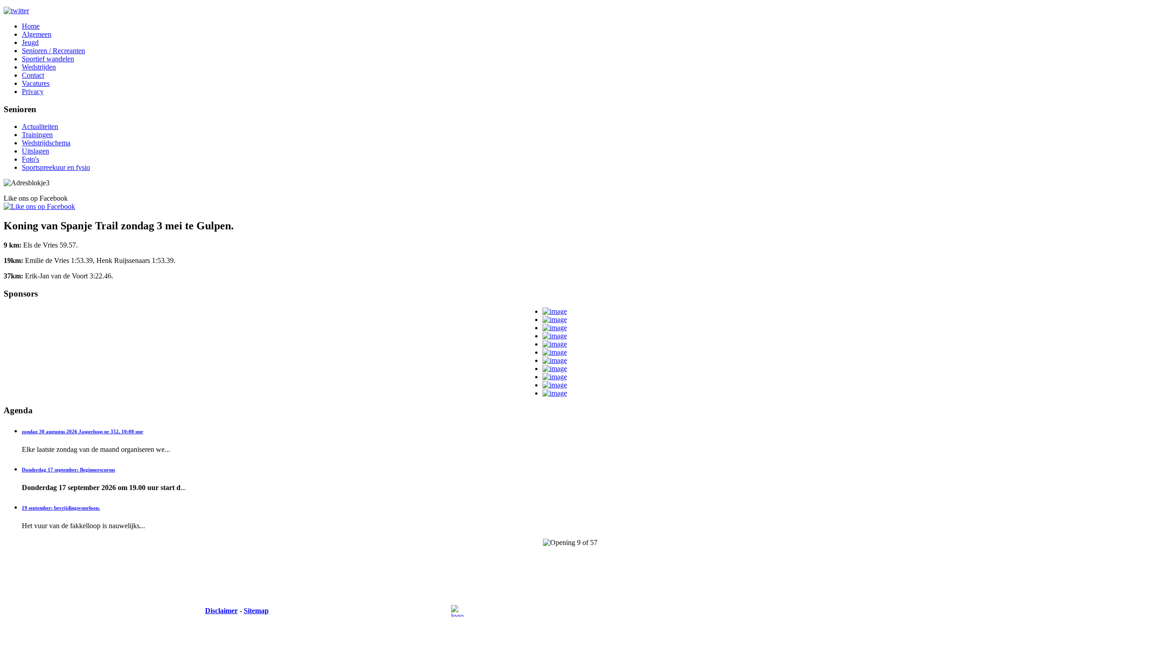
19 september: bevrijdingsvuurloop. (61, 507)
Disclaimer (221, 610)
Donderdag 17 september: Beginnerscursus (68, 469)
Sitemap (256, 610)
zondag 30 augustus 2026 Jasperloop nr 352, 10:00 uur (82, 431)
